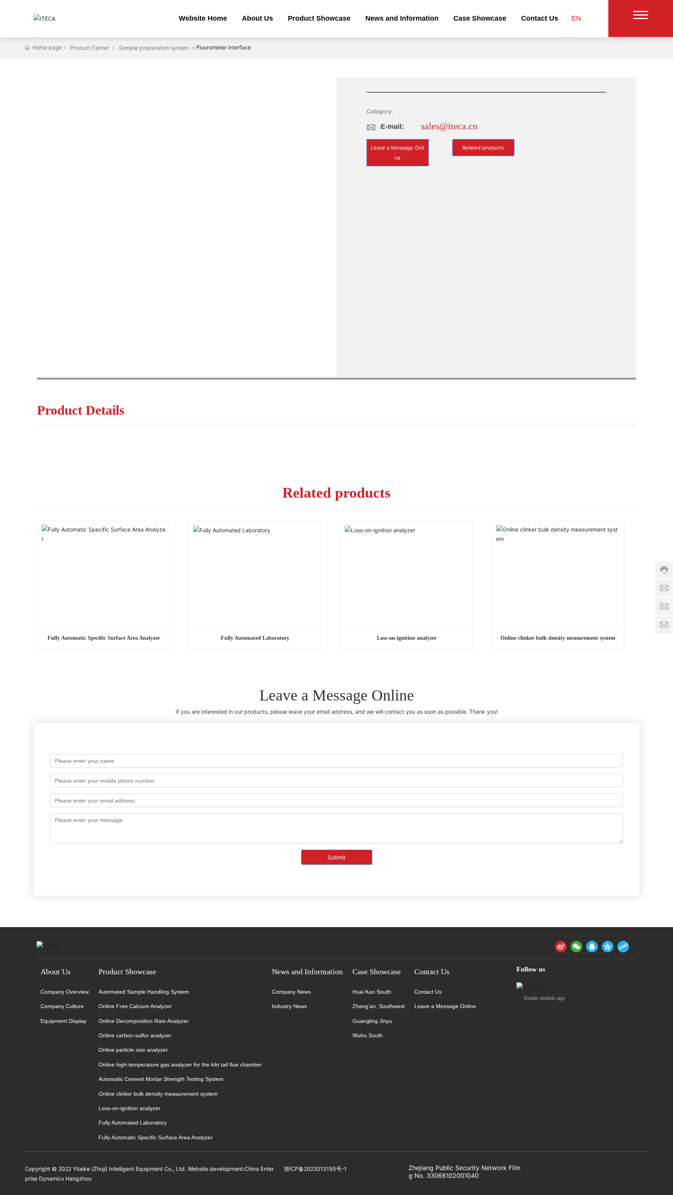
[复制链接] (623, 946)
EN (576, 18)
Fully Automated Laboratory (255, 638)
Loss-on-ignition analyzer (407, 638)
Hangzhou (78, 1178)
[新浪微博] (561, 946)
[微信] (576, 946)
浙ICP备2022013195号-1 (315, 1168)
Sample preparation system (154, 47)
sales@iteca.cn (449, 126)
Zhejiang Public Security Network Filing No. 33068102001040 (464, 1171)
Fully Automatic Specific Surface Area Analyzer (104, 638)
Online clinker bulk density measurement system (557, 638)
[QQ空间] (607, 946)
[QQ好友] (592, 946)
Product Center (89, 47)
